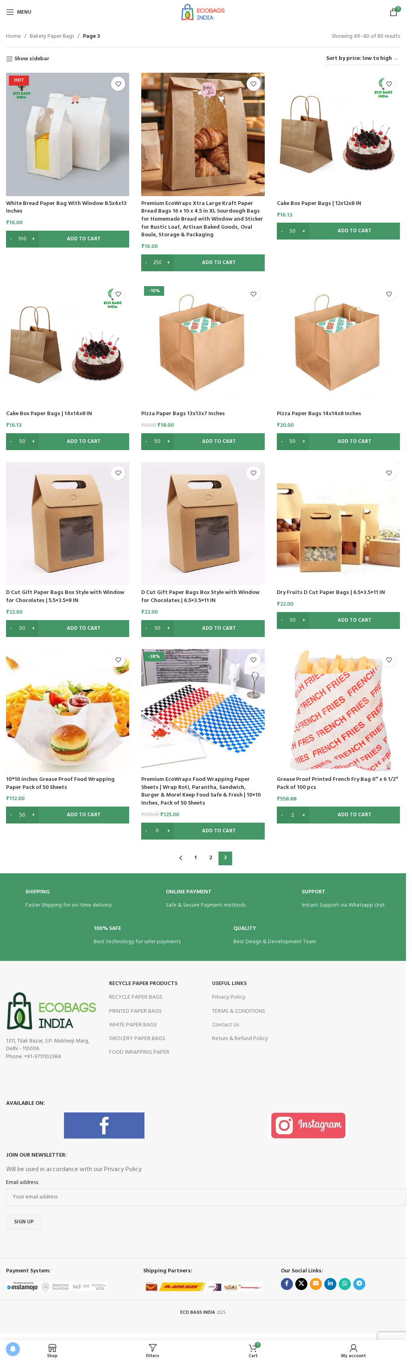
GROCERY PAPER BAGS (137, 1038)
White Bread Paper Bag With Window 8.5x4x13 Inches (66, 207)
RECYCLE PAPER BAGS (136, 997)
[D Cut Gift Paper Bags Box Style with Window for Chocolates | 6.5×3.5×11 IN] (202, 523)
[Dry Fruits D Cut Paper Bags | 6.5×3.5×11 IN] (338, 523)
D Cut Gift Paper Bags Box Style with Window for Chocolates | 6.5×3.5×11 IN (200, 596)
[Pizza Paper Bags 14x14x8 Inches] (338, 344)
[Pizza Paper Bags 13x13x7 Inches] (202, 344)
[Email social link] (316, 1284)
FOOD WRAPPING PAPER (139, 1052)
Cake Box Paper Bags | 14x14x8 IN (49, 413)
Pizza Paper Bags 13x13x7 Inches (183, 413)
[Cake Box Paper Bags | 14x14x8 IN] (67, 344)
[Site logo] (203, 12)
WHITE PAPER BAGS (133, 1025)
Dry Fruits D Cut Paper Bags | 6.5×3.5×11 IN (331, 592)
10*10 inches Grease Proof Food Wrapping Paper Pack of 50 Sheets (60, 783)
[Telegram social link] (359, 1284)
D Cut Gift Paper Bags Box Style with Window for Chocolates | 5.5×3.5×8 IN (65, 596)
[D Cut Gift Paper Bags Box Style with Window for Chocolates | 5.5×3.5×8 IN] (67, 523)
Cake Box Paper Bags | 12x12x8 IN (319, 203)
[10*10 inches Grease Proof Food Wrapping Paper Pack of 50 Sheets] (67, 710)
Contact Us (225, 1025)
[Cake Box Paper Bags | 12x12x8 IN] (338, 134)
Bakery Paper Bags (52, 36)
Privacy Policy (228, 997)
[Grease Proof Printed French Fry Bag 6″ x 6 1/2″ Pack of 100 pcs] (338, 710)
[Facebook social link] (287, 1284)
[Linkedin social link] (330, 1284)
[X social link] (301, 1284)
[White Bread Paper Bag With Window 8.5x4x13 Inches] (67, 134)
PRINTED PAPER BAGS (135, 1011)
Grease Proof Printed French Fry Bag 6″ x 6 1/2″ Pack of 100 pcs (337, 783)
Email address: (22, 1183)
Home (13, 36)
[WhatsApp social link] (345, 1284)
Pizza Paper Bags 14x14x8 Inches (319, 413)
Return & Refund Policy (240, 1038)
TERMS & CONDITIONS (238, 1011)
